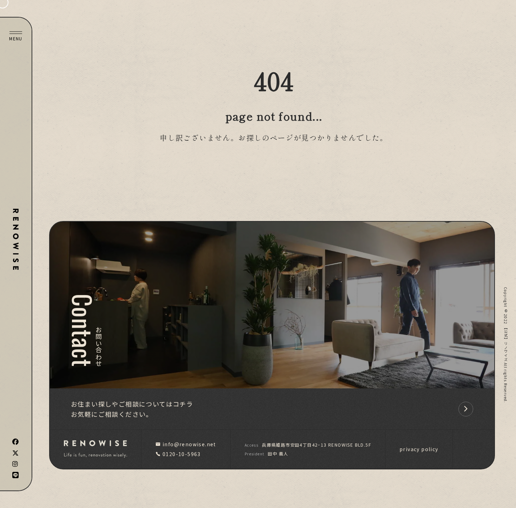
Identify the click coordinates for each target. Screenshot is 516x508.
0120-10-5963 (182, 453)
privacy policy (418, 449)
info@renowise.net (189, 444)
